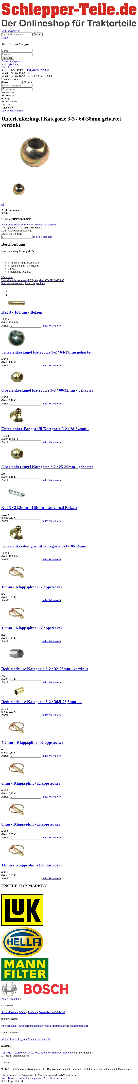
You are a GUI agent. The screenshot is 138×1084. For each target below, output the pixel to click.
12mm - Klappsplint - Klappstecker (31, 628)
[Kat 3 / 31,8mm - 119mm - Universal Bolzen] (16, 500)
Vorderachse (34, 1039)
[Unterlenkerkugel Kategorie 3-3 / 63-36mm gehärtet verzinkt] (35, 176)
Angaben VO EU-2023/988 (49, 280)
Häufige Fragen (42, 1025)
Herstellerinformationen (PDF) (17, 280)
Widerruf (60, 1012)
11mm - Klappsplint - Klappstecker (31, 865)
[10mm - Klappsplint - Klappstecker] (16, 579)
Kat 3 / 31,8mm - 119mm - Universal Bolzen (39, 507)
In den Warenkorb (42, 236)
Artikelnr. (15, 31)
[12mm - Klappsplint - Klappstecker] (16, 620)
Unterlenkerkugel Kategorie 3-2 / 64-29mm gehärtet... (48, 352)
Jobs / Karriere (9, 1078)
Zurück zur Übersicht (12, 110)
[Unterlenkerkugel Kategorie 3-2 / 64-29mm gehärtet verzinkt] (16, 345)
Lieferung (33, 1012)
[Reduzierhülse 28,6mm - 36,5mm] (16, 694)
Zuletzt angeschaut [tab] (35, 283)
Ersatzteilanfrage (60, 1025)
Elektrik (46, 1039)
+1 (2, 204)
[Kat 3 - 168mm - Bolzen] (16, 305)
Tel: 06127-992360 (11, 1052)
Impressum (37, 1078)
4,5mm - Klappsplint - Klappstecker (32, 742)
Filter (11, 1039)
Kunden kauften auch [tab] (12, 283)
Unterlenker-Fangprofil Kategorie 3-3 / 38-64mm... (45, 546)
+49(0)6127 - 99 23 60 (37, 70)
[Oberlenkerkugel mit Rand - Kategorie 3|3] (16, 383)
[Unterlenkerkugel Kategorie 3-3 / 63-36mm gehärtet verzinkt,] (19, 198)
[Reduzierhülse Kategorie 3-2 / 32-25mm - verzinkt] (16, 661)
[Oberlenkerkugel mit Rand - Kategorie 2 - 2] (16, 459)
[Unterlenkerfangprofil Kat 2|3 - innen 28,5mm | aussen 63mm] (16, 421)
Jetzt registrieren (10, 64)
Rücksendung (8, 1025)
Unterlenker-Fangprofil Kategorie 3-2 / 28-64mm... (45, 429)
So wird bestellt (9, 1012)
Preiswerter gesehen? (32, 224)
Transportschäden (79, 1025)
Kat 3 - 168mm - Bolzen (21, 312)
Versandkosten (47, 1012)
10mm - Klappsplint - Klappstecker (31, 587)
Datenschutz (24, 1078)
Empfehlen (50, 224)
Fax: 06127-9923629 (33, 1052)
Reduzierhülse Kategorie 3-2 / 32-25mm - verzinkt (44, 669)
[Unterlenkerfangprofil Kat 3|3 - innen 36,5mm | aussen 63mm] (16, 539)
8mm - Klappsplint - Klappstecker (30, 824)
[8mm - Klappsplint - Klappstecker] (16, 817)
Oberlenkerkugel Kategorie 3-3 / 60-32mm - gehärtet (47, 390)
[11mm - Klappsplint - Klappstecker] (16, 858)
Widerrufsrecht (58, 1078)
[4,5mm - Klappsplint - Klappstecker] (16, 735)
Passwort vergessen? (12, 61)
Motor (4, 1039)
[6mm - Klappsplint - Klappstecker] (16, 776)
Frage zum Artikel (11, 224)
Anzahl (5, 325)
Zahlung (23, 1012)
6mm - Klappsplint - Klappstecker (30, 783)
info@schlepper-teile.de (58, 1052)
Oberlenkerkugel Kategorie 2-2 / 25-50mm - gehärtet (47, 467)
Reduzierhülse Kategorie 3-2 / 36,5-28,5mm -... (41, 701)
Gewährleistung (25, 1025)
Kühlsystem (21, 1039)
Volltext (5, 31)
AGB (46, 1078)
